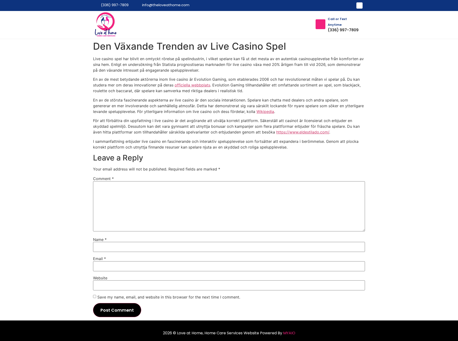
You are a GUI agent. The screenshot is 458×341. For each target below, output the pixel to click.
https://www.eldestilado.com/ (302, 132)
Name (100, 239)
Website (100, 278)
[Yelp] (359, 5)
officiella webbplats (192, 85)
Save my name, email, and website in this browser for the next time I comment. (168, 297)
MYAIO (289, 333)
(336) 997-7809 (343, 30)
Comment (103, 179)
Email (99, 259)
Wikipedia (265, 111)
